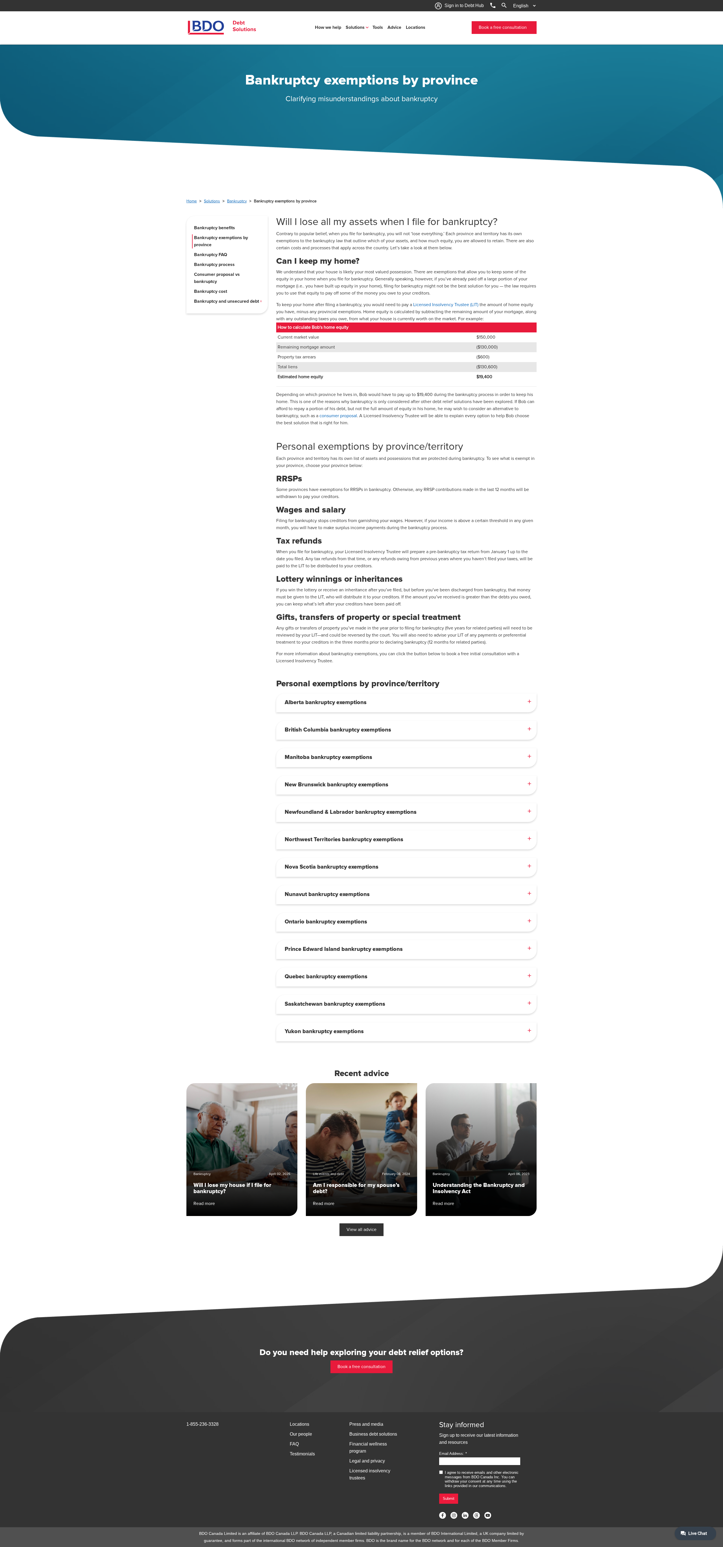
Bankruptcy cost (210, 291)
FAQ (294, 1444)
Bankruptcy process (214, 264)
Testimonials (302, 1453)
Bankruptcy (237, 201)
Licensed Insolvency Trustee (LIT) (445, 305)
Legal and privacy (367, 1461)
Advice (394, 27)
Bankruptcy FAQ (210, 255)
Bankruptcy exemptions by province (221, 241)
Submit (448, 1498)
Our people (301, 1434)
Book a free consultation (503, 27)
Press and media (366, 1424)
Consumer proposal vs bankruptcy (217, 278)
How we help (328, 27)
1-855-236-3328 (202, 1424)
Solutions (355, 27)
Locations (415, 27)
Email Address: (451, 1453)
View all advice (361, 1229)
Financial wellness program (368, 1447)
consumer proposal (338, 416)
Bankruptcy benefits (214, 228)
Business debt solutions (373, 1434)
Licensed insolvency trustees (369, 1474)
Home (191, 201)
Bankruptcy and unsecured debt (226, 301)
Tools (378, 27)
